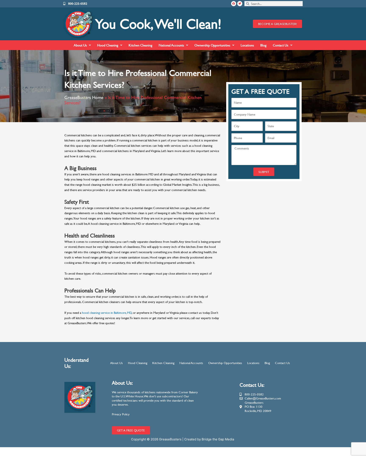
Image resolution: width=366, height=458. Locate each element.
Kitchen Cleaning (140, 45)
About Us (80, 45)
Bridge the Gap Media (218, 439)
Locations (247, 45)
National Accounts (171, 45)
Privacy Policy (121, 414)
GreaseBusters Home (83, 97)
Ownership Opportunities (212, 45)
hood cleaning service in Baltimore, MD (107, 312)
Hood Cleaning (107, 45)
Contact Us (280, 45)
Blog (263, 45)
